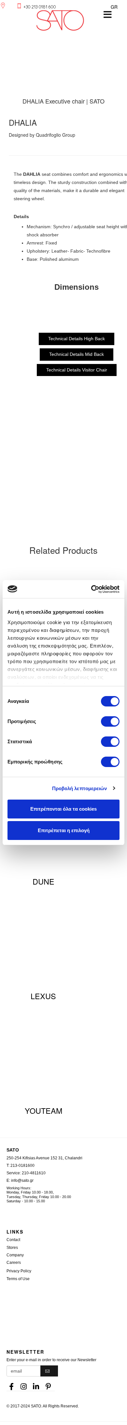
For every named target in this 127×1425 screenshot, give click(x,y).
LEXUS (43, 995)
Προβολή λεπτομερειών (79, 788)
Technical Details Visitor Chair (76, 369)
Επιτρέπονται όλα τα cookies (63, 809)
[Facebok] (11, 1385)
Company (15, 1255)
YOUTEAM (43, 1110)
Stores (12, 1247)
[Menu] (107, 14)
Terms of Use (18, 1279)
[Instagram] (24, 1385)
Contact (13, 1239)
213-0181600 (22, 1165)
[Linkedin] (36, 1385)
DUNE (43, 881)
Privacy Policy (19, 1271)
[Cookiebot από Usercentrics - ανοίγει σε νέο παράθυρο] (91, 589)
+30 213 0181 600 (39, 7)
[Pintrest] (48, 1385)
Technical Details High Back (76, 338)
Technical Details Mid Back (76, 354)
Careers (14, 1262)
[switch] (110, 721)
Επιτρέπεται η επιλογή (64, 830)
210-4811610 (34, 1173)
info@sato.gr (22, 1180)
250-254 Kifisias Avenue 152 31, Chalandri (44, 1158)
